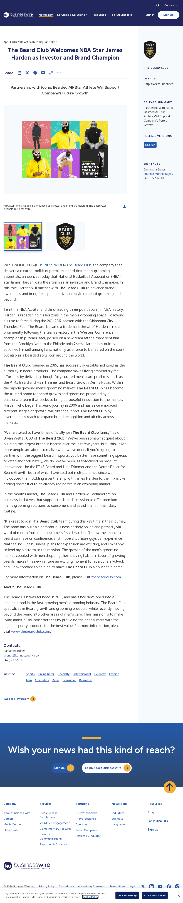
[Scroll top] (170, 787)
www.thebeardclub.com (30, 631)
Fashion (114, 674)
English (150, 145)
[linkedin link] (151, 886)
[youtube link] (160, 886)
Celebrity (100, 674)
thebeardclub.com (106, 577)
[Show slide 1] (23, 236)
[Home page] (18, 15)
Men (29, 680)
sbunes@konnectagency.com (22, 655)
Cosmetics (42, 680)
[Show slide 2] (65, 236)
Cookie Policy (90, 896)
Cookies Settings (127, 895)
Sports (30, 674)
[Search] (158, 5)
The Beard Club (78, 265)
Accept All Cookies (155, 895)
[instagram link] (177, 886)
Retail (55, 680)
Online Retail (46, 674)
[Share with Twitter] (27, 73)
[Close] (179, 895)
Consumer (69, 680)
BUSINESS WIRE (49, 265)
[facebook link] (169, 886)
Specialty (64, 674)
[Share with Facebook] (35, 73)
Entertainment (82, 674)
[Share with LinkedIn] (19, 73)
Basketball (85, 680)
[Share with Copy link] (51, 73)
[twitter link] (143, 887)
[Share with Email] (43, 73)
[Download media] (124, 206)
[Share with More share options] (59, 73)
